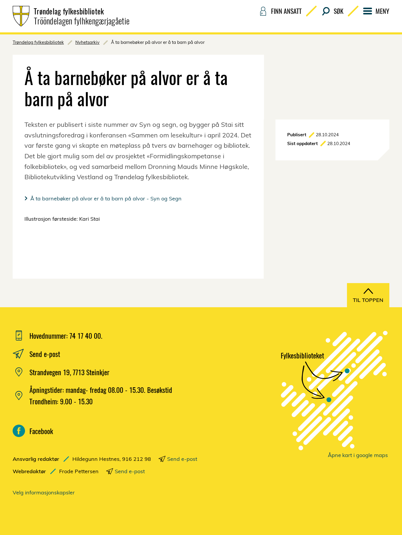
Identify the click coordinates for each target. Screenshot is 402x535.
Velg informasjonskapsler (44, 492)
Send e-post (182, 459)
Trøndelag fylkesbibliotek (38, 42)
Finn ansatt (286, 11)
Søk (338, 11)
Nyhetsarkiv (87, 42)
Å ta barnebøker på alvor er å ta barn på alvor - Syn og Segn (106, 198)
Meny (382, 11)
